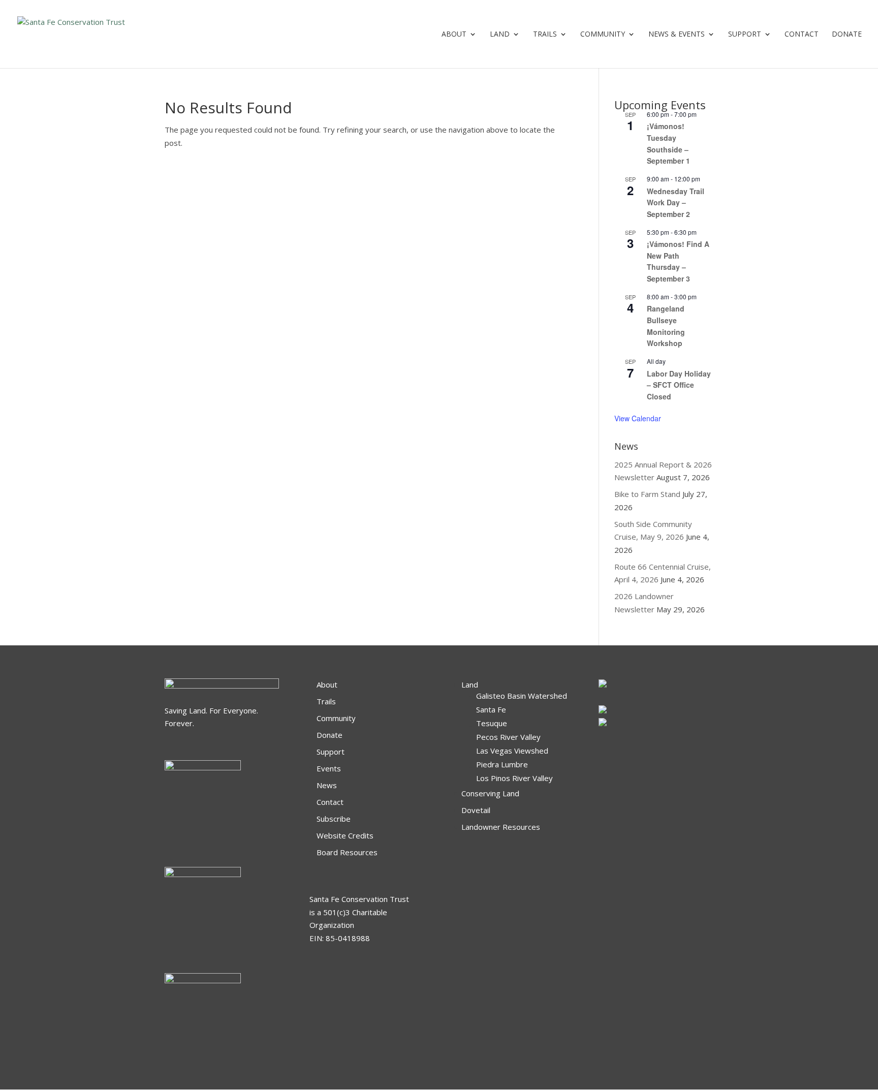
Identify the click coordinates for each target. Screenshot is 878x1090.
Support (744, 34)
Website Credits (345, 835)
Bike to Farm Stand (647, 494)
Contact (802, 34)
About (454, 34)
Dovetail (475, 810)
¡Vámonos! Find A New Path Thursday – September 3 (678, 261)
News (327, 785)
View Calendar (637, 418)
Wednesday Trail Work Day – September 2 (675, 202)
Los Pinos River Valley (514, 778)
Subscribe (334, 819)
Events (329, 768)
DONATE (847, 34)
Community (602, 34)
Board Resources (347, 852)
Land (500, 34)
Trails (545, 34)
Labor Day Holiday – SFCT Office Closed (679, 384)
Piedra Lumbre (502, 764)
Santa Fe (491, 709)
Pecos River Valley (508, 737)
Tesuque (491, 723)
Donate (329, 735)
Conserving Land (490, 793)
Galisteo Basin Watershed (521, 696)
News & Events (676, 34)
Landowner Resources (500, 827)
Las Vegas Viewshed (512, 750)
